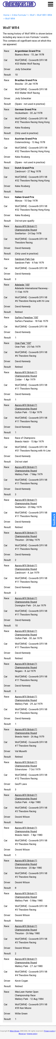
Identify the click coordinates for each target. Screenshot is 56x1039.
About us (22, 1034)
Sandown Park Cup (24, 259)
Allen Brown (14, 1031)
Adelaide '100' (22, 284)
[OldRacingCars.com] (19, 5)
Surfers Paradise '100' (26, 317)
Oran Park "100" (23, 343)
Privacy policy (49, 1031)
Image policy (32, 1034)
